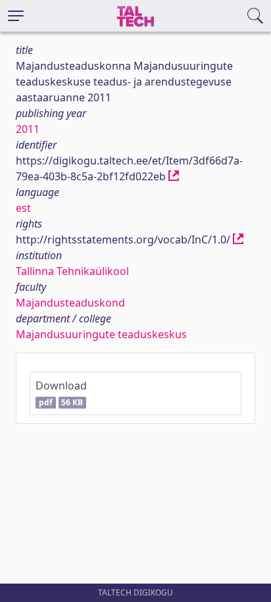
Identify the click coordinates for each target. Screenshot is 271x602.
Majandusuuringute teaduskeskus (101, 334)
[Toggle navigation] (16, 16)
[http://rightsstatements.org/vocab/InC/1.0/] (238, 239)
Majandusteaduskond (70, 302)
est (23, 208)
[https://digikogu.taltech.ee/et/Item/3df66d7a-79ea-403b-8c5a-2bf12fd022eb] (173, 176)
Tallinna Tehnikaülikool (72, 271)
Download (61, 393)
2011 (27, 129)
